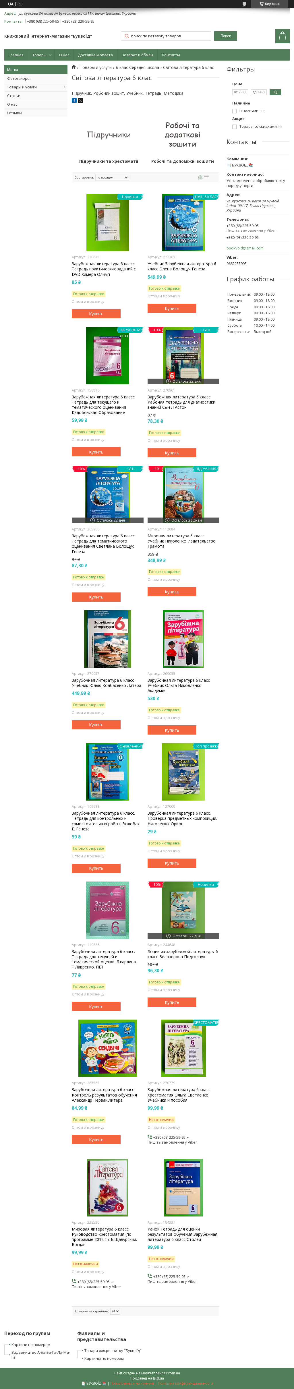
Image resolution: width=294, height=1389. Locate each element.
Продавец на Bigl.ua (147, 1378)
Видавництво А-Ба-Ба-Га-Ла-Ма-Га (40, 1355)
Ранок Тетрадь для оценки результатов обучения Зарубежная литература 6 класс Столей (182, 1234)
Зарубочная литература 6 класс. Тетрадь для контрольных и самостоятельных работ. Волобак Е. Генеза (106, 821)
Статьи (13, 95)
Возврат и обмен (137, 54)
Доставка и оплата (95, 54)
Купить (96, 313)
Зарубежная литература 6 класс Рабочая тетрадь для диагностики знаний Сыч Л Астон (181, 402)
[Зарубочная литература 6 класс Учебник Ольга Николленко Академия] (183, 639)
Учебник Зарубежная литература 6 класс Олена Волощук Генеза (182, 266)
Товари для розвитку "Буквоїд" (113, 1350)
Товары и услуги (22, 87)
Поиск (225, 36)
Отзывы (14, 112)
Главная (16, 54)
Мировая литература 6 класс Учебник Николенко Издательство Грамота (182, 541)
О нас (64, 54)
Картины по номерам (104, 1358)
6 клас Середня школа (137, 67)
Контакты (171, 54)
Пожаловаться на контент (132, 1383)
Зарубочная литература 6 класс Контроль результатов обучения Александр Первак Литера (104, 1095)
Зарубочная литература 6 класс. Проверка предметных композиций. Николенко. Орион (182, 818)
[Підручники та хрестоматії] (109, 134)
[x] (80, 101)
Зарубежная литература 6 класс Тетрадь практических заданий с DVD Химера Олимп (104, 269)
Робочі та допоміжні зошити (182, 161)
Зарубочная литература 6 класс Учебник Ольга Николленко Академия (179, 685)
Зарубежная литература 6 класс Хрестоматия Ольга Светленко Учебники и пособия (179, 1095)
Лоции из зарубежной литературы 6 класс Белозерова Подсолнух (183, 954)
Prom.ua (173, 1373)
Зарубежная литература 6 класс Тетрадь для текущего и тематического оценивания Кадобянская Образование (103, 404)
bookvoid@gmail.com (245, 248)
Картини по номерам (30, 1344)
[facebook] (74, 101)
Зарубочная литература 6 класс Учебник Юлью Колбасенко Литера (106, 683)
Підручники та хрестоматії (108, 161)
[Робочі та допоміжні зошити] (182, 134)
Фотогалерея (19, 78)
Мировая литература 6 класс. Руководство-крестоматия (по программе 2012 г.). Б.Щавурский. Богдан (104, 1237)
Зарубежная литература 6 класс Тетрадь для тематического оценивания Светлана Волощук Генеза (103, 543)
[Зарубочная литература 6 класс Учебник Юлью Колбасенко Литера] (108, 639)
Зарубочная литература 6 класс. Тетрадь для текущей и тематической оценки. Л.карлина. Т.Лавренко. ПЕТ (104, 959)
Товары (39, 54)
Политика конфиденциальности (185, 1383)
